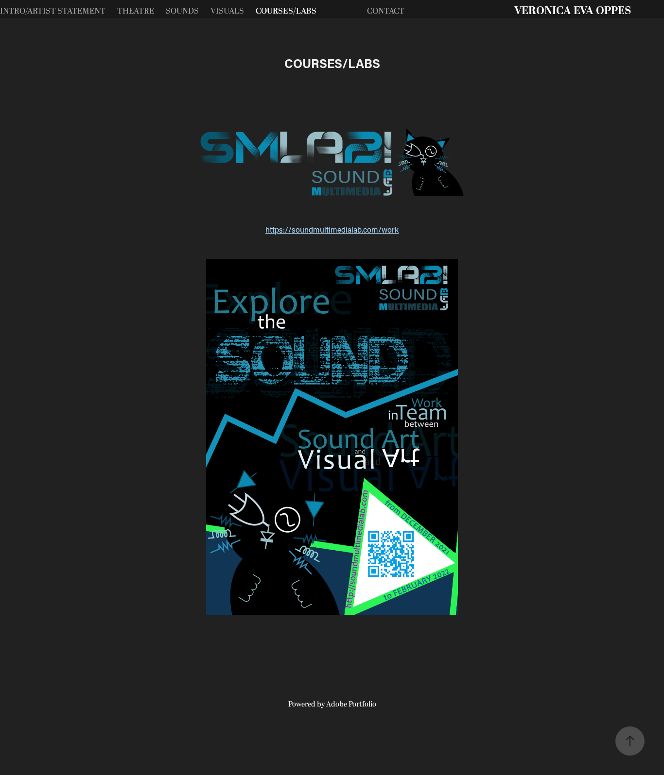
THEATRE (135, 11)
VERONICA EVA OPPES (572, 10)
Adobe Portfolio (351, 704)
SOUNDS (182, 11)
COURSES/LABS (286, 11)
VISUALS (227, 11)
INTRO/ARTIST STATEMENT (52, 11)
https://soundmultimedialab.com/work (332, 229)
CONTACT (385, 11)
